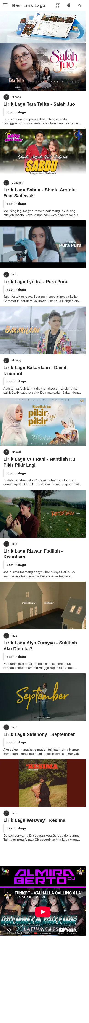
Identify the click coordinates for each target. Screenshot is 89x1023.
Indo (14, 274)
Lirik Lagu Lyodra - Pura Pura (35, 281)
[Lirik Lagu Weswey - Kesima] (43, 783)
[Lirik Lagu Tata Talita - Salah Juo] (43, 67)
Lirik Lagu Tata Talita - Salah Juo (39, 104)
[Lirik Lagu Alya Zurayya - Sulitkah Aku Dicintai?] (43, 605)
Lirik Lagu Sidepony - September (39, 734)
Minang (16, 97)
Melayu (16, 452)
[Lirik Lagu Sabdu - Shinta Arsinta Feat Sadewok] (43, 152)
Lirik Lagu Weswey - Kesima (34, 820)
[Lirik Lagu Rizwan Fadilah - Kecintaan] (43, 514)
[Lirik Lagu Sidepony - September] (43, 697)
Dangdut (17, 182)
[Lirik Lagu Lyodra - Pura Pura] (43, 244)
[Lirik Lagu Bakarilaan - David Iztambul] (43, 330)
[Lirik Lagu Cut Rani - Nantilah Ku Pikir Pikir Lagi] (43, 422)
